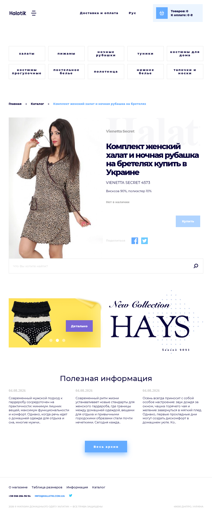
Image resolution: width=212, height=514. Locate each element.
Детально (79, 326)
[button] (49, 340)
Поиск (195, 266)
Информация (77, 487)
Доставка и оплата (99, 13)
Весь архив (106, 447)
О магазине (18, 487)
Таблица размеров (47, 487)
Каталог (98, 487)
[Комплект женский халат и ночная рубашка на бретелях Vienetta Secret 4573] (56, 188)
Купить (188, 221)
